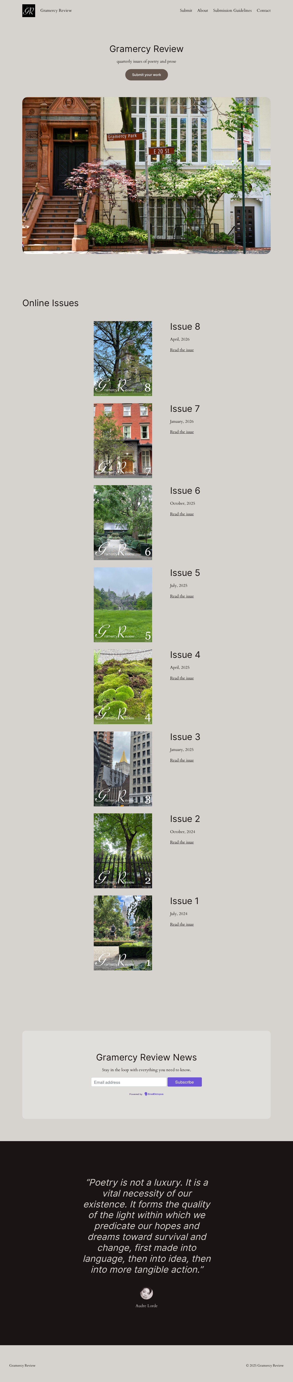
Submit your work (146, 75)
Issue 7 (185, 408)
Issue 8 (185, 326)
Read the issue (182, 350)
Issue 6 (185, 490)
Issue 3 (185, 736)
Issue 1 (184, 901)
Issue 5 (185, 572)
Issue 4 (185, 654)
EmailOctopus (155, 1094)
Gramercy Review (56, 10)
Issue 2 (185, 818)
